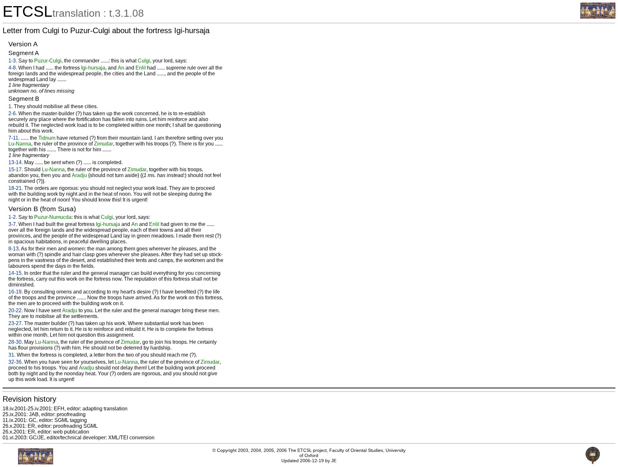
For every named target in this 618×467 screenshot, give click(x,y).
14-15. (15, 273)
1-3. (12, 60)
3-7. (12, 224)
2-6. (12, 113)
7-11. (14, 138)
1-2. (12, 217)
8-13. (14, 248)
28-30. (15, 342)
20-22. (15, 310)
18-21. (15, 188)
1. (10, 106)
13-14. (15, 162)
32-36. (15, 362)
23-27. (15, 323)
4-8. (12, 67)
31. (11, 355)
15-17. (15, 169)
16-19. (15, 291)
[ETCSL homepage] (597, 17)
